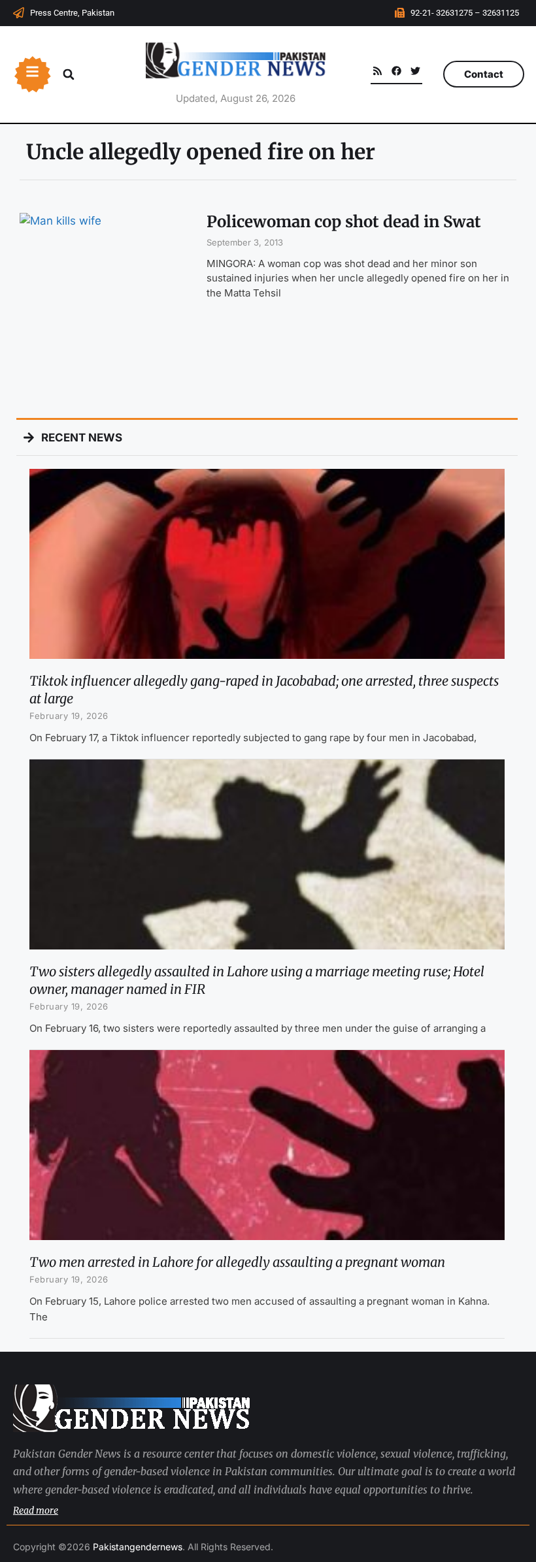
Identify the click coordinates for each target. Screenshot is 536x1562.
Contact (483, 74)
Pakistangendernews (137, 1546)
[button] (69, 74)
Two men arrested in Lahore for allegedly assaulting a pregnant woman (237, 1262)
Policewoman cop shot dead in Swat (344, 222)
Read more (35, 1510)
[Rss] (377, 71)
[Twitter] (415, 71)
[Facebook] (396, 71)
